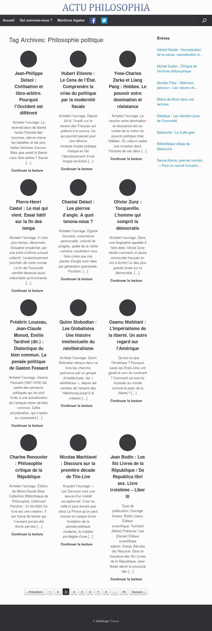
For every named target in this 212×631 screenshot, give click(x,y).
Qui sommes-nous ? (36, 20)
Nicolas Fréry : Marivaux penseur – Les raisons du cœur (176, 85)
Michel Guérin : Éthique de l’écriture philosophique (177, 69)
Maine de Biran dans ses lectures (175, 102)
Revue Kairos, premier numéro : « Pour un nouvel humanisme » (180, 163)
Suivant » (138, 592)
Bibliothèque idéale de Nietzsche (173, 146)
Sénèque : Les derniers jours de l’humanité (178, 118)
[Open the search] (204, 20)
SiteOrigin (102, 621)
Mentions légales (71, 20)
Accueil (8, 20)
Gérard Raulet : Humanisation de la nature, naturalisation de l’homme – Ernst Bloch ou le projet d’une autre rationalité (179, 52)
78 (124, 592)
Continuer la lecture (27, 170)
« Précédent (35, 592)
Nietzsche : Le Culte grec (176, 132)
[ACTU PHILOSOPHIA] (106, 7)
